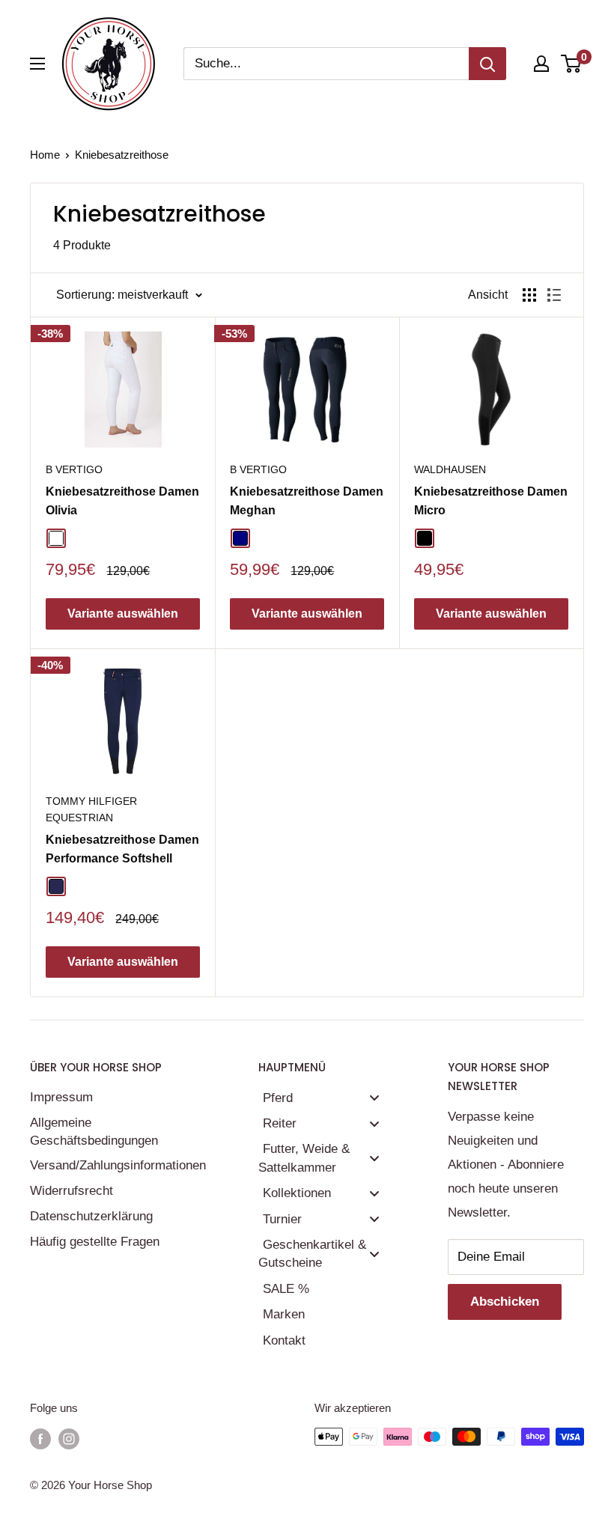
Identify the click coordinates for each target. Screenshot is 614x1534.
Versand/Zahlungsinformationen (118, 1165)
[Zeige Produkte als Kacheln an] (529, 295)
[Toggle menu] (374, 1098)
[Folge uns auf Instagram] (68, 1438)
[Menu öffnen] (37, 64)
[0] (571, 64)
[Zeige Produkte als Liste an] (554, 295)
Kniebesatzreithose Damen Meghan (306, 501)
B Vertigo (74, 469)
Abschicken (504, 1301)
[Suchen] (487, 63)
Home (45, 154)
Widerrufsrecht (71, 1191)
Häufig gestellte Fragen (94, 1242)
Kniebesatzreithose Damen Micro (491, 501)
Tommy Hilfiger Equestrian (91, 809)
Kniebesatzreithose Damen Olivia (122, 501)
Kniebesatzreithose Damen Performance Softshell (122, 849)
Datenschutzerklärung (91, 1216)
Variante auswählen (122, 613)
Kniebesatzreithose (121, 154)
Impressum (61, 1097)
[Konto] (541, 63)
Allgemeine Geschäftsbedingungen (94, 1132)
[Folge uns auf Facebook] (40, 1438)
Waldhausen (450, 469)
